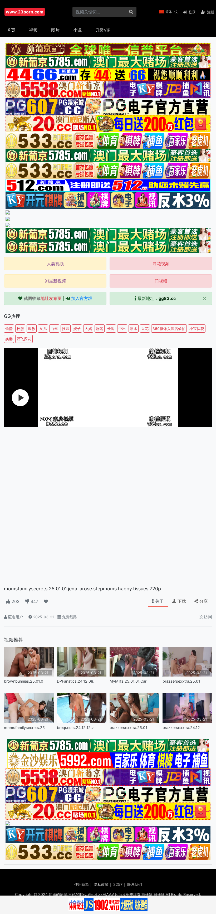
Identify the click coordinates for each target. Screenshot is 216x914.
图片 (55, 30)
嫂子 (77, 328)
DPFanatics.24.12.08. (75, 681)
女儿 (43, 328)
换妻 (9, 339)
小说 (77, 30)
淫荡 (99, 328)
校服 (20, 328)
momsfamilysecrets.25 (24, 727)
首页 (11, 30)
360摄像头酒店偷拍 (169, 328)
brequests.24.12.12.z (75, 727)
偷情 (9, 328)
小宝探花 (196, 328)
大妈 (88, 328)
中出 (122, 328)
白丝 (54, 328)
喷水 (133, 328)
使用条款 (81, 884)
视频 (33, 30)
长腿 (111, 328)
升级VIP (102, 30)
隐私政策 (101, 884)
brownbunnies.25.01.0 (23, 681)
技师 (65, 328)
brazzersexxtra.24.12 (181, 727)
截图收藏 (43, 298)
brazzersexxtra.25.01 (181, 681)
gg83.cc (167, 298)
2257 (117, 884)
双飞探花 (24, 339)
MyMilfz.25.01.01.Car (128, 681)
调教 (31, 328)
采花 (145, 328)
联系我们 (134, 884)
